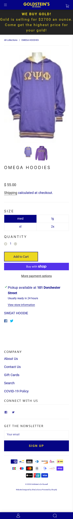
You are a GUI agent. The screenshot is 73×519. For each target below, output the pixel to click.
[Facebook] (6, 321)
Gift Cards (11, 375)
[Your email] (36, 434)
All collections (10, 40)
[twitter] (13, 412)
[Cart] (67, 5)
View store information (21, 304)
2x (52, 226)
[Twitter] (12, 321)
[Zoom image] (36, 97)
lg (52, 218)
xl (20, 226)
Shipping (10, 193)
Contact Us (12, 367)
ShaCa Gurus (37, 490)
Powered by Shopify (49, 490)
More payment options (36, 276)
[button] (10, 97)
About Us (11, 359)
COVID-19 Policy (16, 391)
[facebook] (6, 412)
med (20, 218)
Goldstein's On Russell (39, 484)
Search (9, 383)
